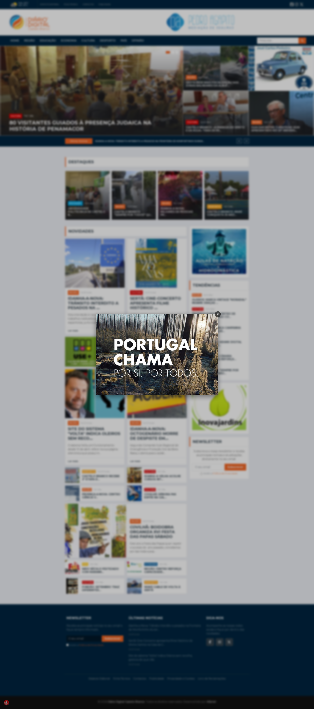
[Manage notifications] (6, 702)
